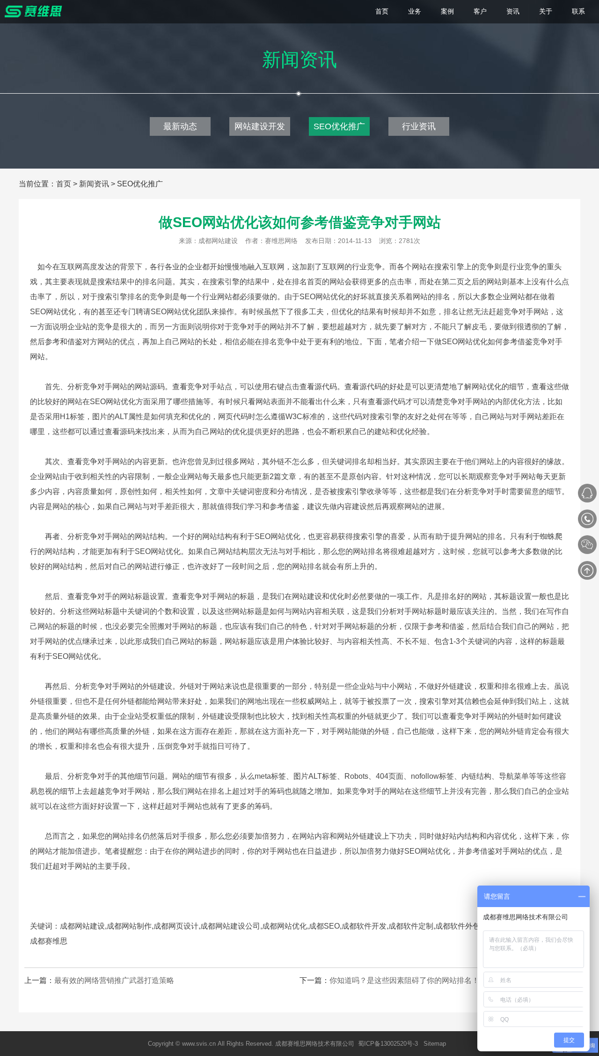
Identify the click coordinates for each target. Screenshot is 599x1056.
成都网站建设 (218, 240)
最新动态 (180, 126)
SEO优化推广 (339, 126)
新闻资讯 (94, 184)
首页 (63, 184)
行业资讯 (419, 126)
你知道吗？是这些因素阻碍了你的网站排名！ (404, 980)
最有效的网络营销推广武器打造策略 (114, 980)
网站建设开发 (259, 126)
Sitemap (435, 1043)
